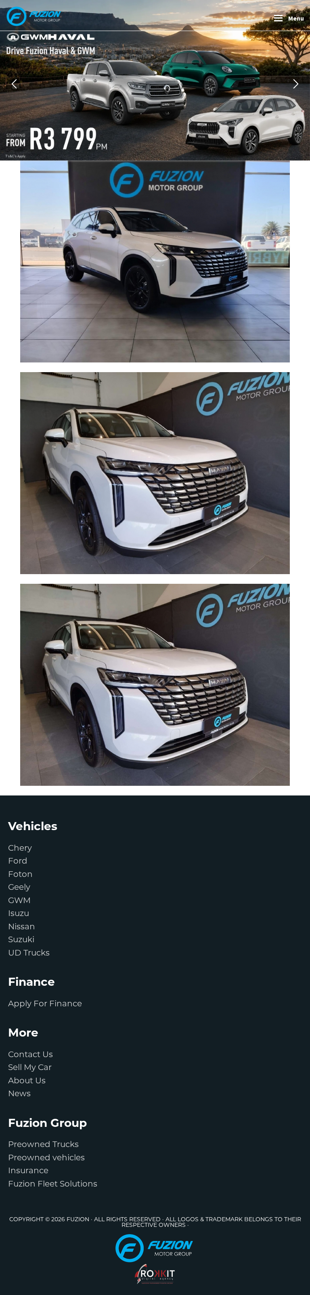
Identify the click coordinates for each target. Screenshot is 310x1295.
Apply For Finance (45, 1003)
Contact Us (30, 1054)
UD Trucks (29, 953)
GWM (19, 900)
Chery (20, 848)
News (19, 1093)
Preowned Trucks (43, 1144)
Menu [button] (296, 18)
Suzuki (21, 939)
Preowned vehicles (46, 1157)
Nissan (21, 926)
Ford (17, 861)
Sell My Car (30, 1067)
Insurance (28, 1170)
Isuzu (18, 913)
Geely (19, 887)
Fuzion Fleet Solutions (52, 1184)
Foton (20, 874)
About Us (27, 1080)
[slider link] (155, 80)
